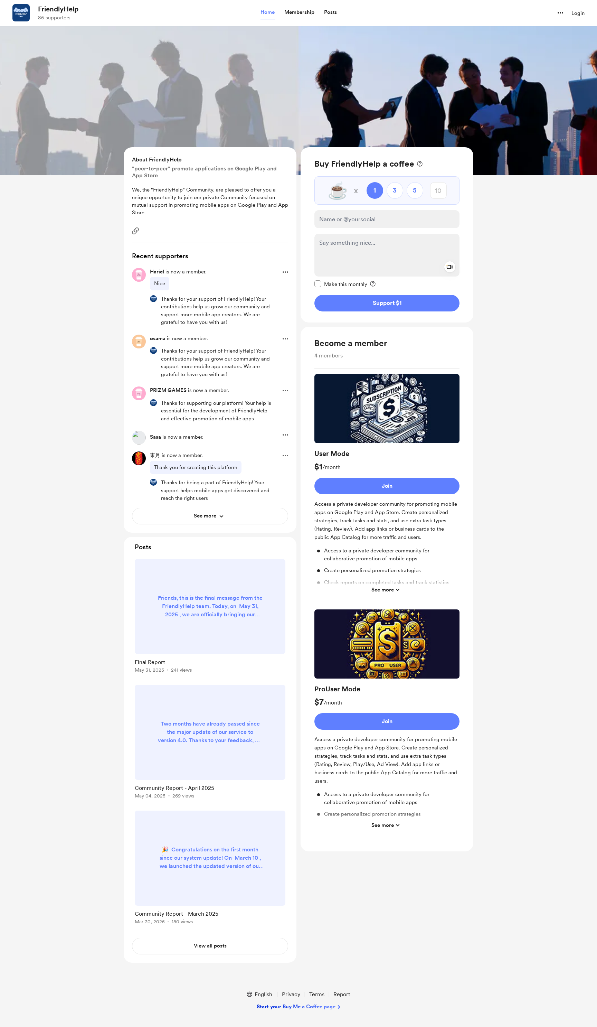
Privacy (291, 994)
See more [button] (382, 589)
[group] (386, 487)
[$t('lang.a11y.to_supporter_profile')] (153, 299)
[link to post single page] (210, 617)
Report (341, 994)
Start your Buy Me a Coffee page (296, 1006)
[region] (387, 235)
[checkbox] (340, 283)
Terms (316, 994)
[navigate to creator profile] (21, 12)
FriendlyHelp (58, 9)
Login (578, 13)
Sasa (155, 437)
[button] (267, 12)
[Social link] (135, 230)
